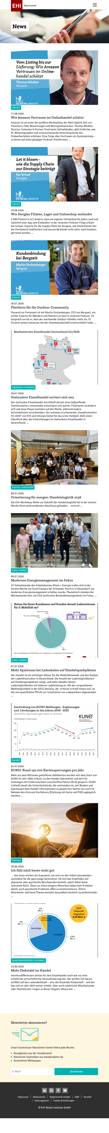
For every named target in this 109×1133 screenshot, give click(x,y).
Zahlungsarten (42, 1100)
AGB (77, 1097)
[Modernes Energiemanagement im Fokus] (52, 555)
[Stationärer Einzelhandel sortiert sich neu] (52, 377)
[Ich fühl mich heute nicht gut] (52, 850)
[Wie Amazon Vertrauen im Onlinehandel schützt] (52, 95)
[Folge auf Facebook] (58, 1090)
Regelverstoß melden (60, 1097)
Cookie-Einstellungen (63, 1100)
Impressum (23, 1097)
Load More (54, 1001)
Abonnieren (76, 1071)
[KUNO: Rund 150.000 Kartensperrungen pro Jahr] (52, 750)
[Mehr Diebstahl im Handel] (52, 947)
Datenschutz (39, 1097)
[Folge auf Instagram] (51, 1090)
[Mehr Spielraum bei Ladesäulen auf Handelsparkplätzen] (52, 650)
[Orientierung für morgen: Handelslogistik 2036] (52, 468)
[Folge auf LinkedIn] (44, 1090)
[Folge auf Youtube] (65, 1090)
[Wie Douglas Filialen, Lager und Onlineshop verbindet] (52, 191)
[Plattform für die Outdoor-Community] (52, 282)
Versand (87, 1097)
